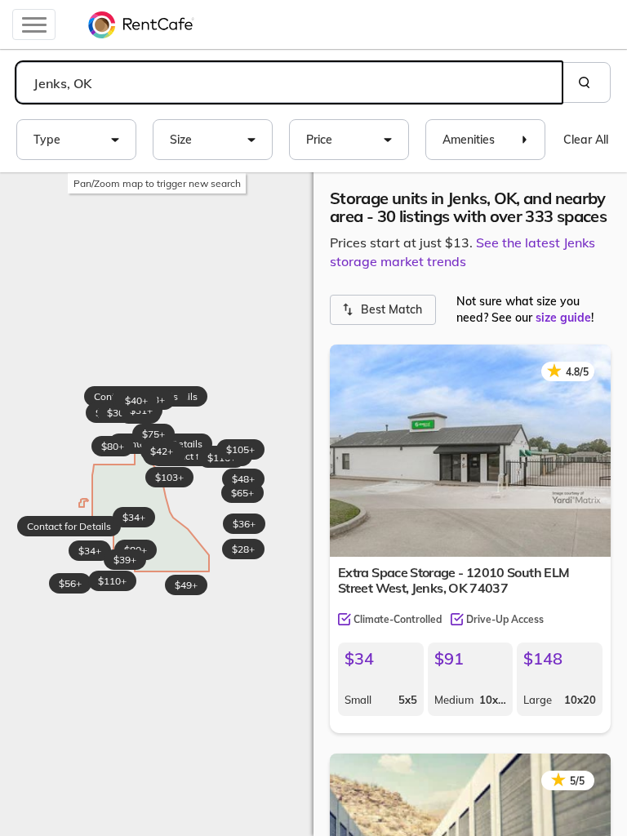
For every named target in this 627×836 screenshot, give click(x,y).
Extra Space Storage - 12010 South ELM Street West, (453, 580)
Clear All (585, 139)
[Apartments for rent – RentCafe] (141, 24)
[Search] (586, 82)
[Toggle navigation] (34, 24)
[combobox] (289, 82)
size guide (563, 317)
